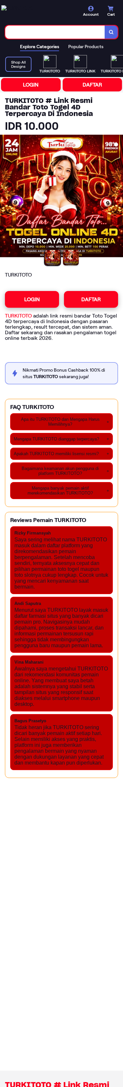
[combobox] (55, 32)
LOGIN (30, 84)
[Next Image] (118, 197)
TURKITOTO (18, 316)
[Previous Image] (5, 197)
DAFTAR (92, 84)
